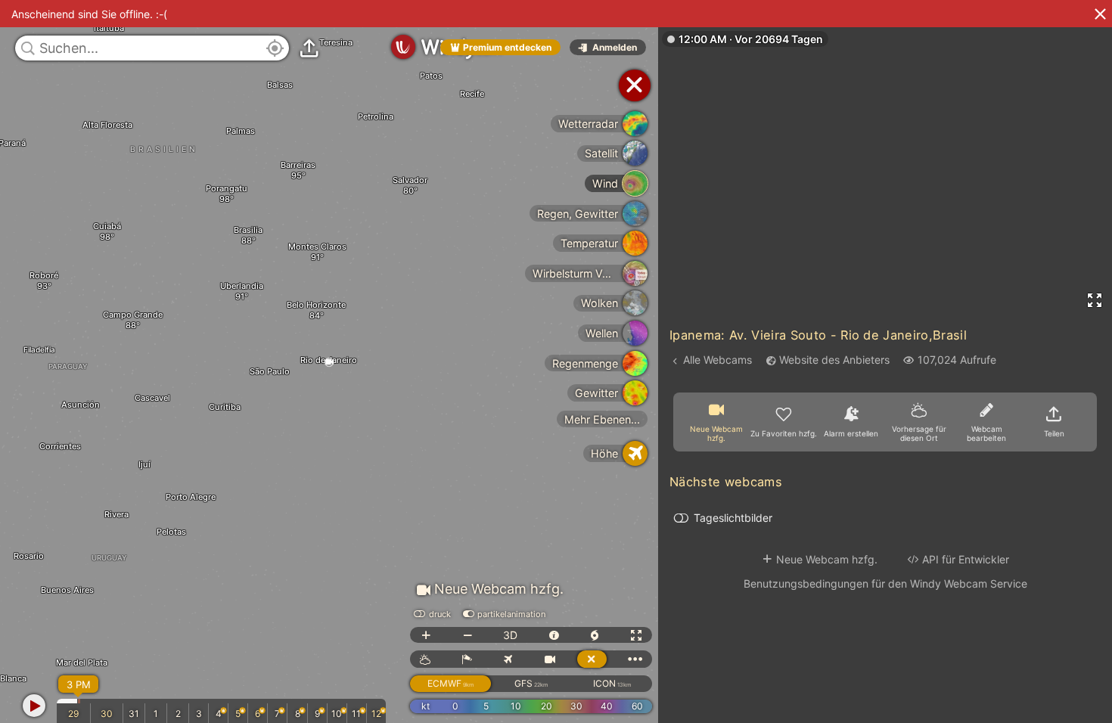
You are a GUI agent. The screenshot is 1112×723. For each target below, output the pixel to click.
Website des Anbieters (834, 359)
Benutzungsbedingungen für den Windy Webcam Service (885, 583)
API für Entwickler (965, 559)
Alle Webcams (717, 359)
